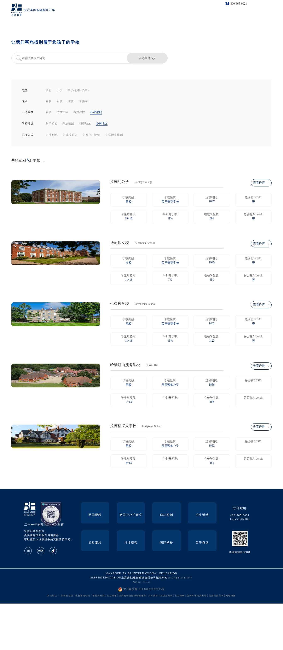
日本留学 (153, 596)
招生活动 (202, 515)
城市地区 (85, 123)
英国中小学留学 (131, 515)
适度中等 (62, 112)
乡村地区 (102, 123)
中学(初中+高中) (78, 90)
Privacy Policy (142, 582)
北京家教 (112, 596)
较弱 (49, 112)
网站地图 (231, 596)
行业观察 (131, 542)
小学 (59, 90)
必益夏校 (95, 542)
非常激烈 (96, 112)
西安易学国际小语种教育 (132, 596)
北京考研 (180, 596)
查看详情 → (261, 182)
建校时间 (71, 135)
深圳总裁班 (166, 596)
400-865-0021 (238, 3)
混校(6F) (84, 101)
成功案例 (166, 515)
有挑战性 (79, 112)
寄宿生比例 (93, 135)
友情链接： (53, 596)
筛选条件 (144, 58)
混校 (70, 101)
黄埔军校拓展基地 (197, 596)
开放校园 (68, 123)
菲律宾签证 (67, 596)
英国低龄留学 (216, 596)
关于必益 (202, 542)
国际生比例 (115, 135)
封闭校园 (51, 123)
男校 (49, 101)
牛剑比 (53, 135)
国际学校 (166, 542)
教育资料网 (98, 596)
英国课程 (95, 515)
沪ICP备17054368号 (180, 578)
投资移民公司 (82, 596)
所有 (49, 90)
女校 (59, 101)
